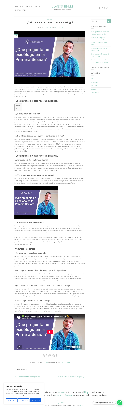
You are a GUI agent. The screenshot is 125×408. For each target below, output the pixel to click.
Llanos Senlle (62, 6)
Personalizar (11, 400)
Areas (92, 79)
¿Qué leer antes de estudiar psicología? (70, 377)
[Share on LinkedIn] (56, 355)
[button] (119, 402)
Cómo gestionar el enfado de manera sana (100, 49)
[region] (24, 393)
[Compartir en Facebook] (43, 355)
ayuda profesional (63, 395)
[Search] (99, 8)
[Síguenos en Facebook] (102, 8)
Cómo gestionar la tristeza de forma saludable (100, 55)
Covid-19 (94, 86)
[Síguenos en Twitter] (107, 8)
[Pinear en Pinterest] (53, 355)
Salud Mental (95, 93)
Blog (32, 6)
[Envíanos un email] (109, 8)
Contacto (18, 10)
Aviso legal (57, 403)
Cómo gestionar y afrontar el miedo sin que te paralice (100, 33)
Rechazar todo (23, 400)
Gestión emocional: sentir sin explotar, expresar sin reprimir (100, 61)
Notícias (49, 19)
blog (86, 392)
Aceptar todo (36, 400)
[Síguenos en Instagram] (104, 8)
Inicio (16, 6)
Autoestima (94, 82)
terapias (61, 392)
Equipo (37, 6)
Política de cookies (66, 403)
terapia (38, 89)
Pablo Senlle (59, 27)
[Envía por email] (49, 355)
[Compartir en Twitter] (46, 355)
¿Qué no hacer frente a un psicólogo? (29, 377)
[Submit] (109, 21)
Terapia (22, 6)
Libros (28, 6)
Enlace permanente (66, 362)
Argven (81, 405)
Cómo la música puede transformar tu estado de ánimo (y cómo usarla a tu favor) (99, 41)
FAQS (24, 10)
